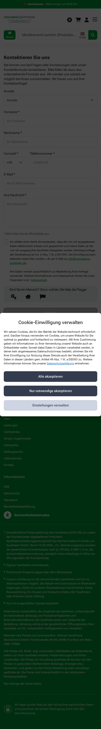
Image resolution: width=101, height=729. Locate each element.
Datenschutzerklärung (60, 363)
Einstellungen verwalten (50, 405)
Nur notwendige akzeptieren (50, 391)
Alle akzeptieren (50, 376)
